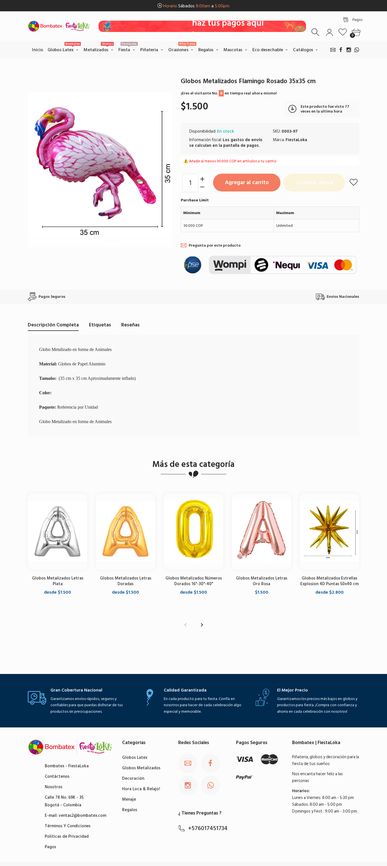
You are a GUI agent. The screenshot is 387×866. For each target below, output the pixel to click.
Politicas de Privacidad (67, 836)
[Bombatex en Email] (333, 49)
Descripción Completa (53, 325)
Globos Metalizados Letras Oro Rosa (261, 580)
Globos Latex (134, 757)
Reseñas (130, 325)
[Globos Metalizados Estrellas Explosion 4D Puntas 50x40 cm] (329, 531)
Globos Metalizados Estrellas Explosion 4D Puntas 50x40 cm (329, 580)
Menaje (129, 799)
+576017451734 (207, 828)
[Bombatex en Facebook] (341, 49)
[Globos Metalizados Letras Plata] (57, 531)
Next (202, 624)
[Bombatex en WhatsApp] (357, 49)
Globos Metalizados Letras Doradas (125, 580)
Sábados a (196, 6)
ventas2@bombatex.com (82, 815)
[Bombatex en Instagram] (349, 49)
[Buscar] (316, 32)
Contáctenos (57, 776)
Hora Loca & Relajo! (141, 788)
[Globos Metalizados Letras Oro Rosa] (261, 531)
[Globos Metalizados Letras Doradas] (125, 531)
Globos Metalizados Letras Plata (57, 580)
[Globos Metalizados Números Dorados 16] (193, 531)
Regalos (129, 809)
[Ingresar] (329, 32)
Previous (185, 624)
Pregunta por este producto (215, 245)
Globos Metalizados (141, 768)
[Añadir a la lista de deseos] (353, 182)
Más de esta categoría (193, 464)
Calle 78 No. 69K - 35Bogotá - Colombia (64, 801)
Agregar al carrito (247, 182)
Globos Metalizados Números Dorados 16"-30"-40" (193, 580)
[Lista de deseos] (342, 32)
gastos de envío (246, 139)
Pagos (50, 846)
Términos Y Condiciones (67, 826)
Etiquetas (100, 325)
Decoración (133, 778)
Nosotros (53, 786)
